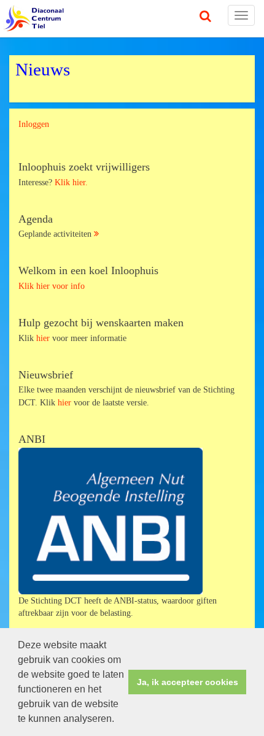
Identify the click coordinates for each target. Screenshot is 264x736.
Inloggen (33, 124)
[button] (118, 720)
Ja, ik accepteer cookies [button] (187, 682)
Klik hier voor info (51, 286)
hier (44, 338)
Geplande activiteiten (56, 226)
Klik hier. (71, 182)
